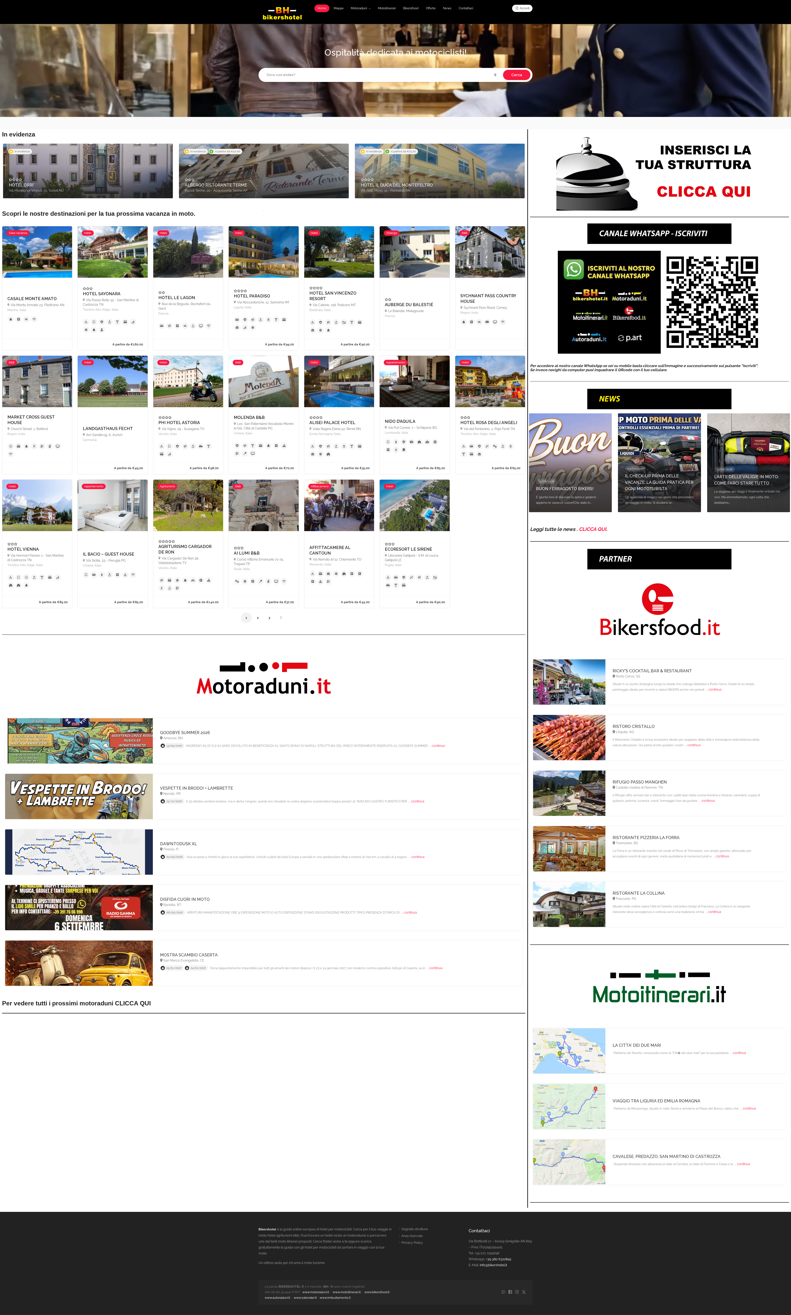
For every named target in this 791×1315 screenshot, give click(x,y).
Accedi (524, 8)
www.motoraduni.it (315, 1292)
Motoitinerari (387, 8)
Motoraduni (359, 8)
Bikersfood (410, 8)
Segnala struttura (414, 1229)
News (447, 8)
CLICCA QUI (592, 529)
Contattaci (466, 8)
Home (321, 8)
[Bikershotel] (283, 13)
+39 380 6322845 (498, 1259)
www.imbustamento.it (335, 1298)
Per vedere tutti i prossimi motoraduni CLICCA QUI (76, 1003)
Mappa (338, 8)
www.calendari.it (305, 1298)
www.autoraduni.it (277, 1298)
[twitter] (523, 1292)
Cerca (516, 75)
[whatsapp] (503, 1292)
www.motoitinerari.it (347, 1292)
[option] (88, 171)
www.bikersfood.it (377, 1292)
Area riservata (412, 1236)
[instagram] (517, 1292)
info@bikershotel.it (493, 1265)
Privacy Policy (412, 1243)
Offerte (431, 8)
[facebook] (510, 1292)
